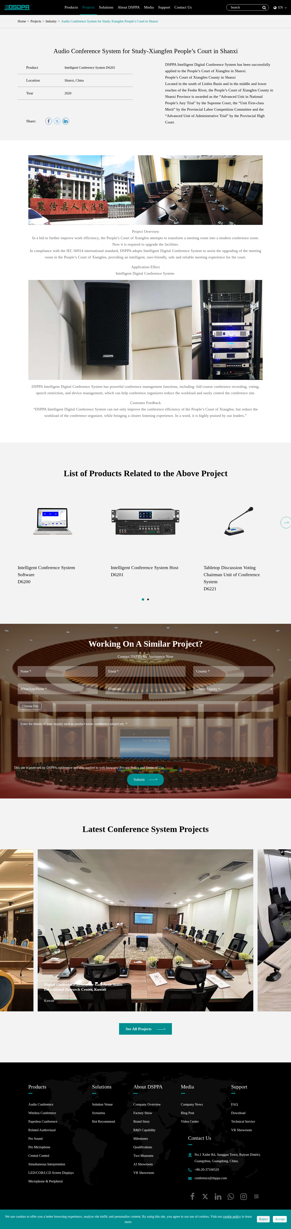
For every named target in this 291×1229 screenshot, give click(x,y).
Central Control (38, 1155)
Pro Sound (35, 1138)
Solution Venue (102, 1104)
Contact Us (183, 7)
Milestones (140, 1138)
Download (238, 1113)
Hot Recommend (103, 1121)
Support (164, 7)
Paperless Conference (42, 1121)
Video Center (190, 1121)
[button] (143, 599)
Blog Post (187, 1113)
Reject (263, 1219)
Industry (51, 21)
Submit (139, 779)
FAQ (234, 1104)
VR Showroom (143, 1173)
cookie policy (232, 1216)
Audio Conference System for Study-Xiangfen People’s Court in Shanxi (109, 21)
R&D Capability (144, 1130)
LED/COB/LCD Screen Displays (51, 1173)
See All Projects (139, 1029)
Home (22, 21)
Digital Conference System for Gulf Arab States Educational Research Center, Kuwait (83, 987)
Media (149, 7)
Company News (192, 1104)
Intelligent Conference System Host (144, 571)
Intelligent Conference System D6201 (90, 67)
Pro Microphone (39, 1147)
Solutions (106, 7)
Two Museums (143, 1155)
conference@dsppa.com (210, 1178)
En (280, 7)
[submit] (264, 7)
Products (71, 7)
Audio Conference (40, 1104)
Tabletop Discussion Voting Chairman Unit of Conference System (232, 578)
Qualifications (142, 1147)
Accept (280, 1219)
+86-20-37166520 (206, 1169)
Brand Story (141, 1121)
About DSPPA (129, 7)
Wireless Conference (42, 1113)
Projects (88, 7)
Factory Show (142, 1113)
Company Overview (147, 1104)
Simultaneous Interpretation (46, 1164)
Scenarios (98, 1113)
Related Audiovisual (42, 1130)
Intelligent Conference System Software (46, 574)
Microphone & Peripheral (45, 1181)
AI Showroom (143, 1164)
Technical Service (243, 1121)
